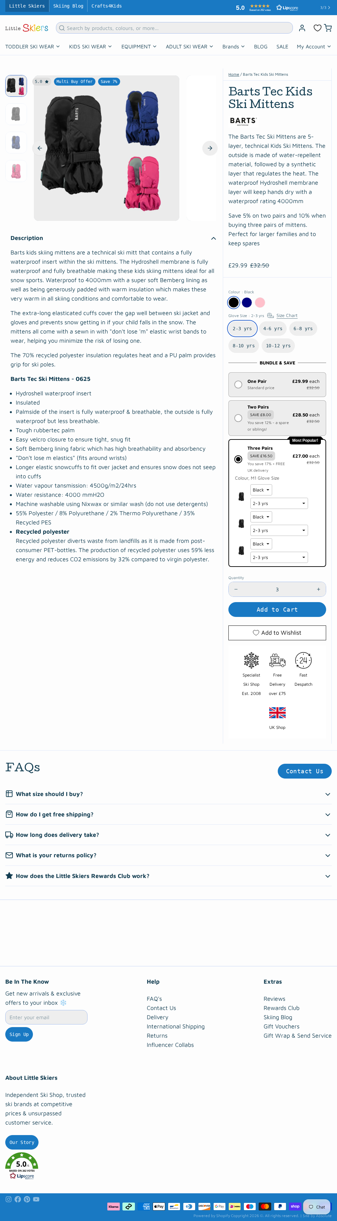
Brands (230, 46)
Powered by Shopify (212, 1215)
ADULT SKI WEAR (186, 46)
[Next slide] (210, 148)
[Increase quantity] (318, 589)
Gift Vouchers (281, 1026)
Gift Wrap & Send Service (298, 1035)
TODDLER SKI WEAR (29, 46)
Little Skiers (27, 6)
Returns (157, 1035)
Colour (241, 291)
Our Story (22, 1142)
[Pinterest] (27, 1199)
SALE (282, 46)
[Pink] (260, 302)
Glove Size (263, 315)
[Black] (233, 302)
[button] (265, 8)
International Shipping (176, 1026)
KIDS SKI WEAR (87, 46)
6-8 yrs (303, 328)
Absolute (324, 1215)
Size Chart (287, 315)
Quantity (236, 577)
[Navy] (247, 302)
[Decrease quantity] (236, 589)
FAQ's (154, 998)
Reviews (274, 998)
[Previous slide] (39, 148)
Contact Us (305, 771)
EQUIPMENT (136, 46)
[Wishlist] (317, 28)
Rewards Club (281, 1007)
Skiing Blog (68, 6)
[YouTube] (36, 1199)
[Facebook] (17, 1199)
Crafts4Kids (106, 6)
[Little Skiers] (26, 27)
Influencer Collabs (170, 1044)
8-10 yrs (244, 345)
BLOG (261, 46)
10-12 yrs (278, 345)
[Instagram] (8, 1199)
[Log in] (302, 28)
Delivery (157, 1017)
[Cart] (328, 28)
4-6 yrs (272, 328)
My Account (311, 46)
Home (233, 74)
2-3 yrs (242, 328)
